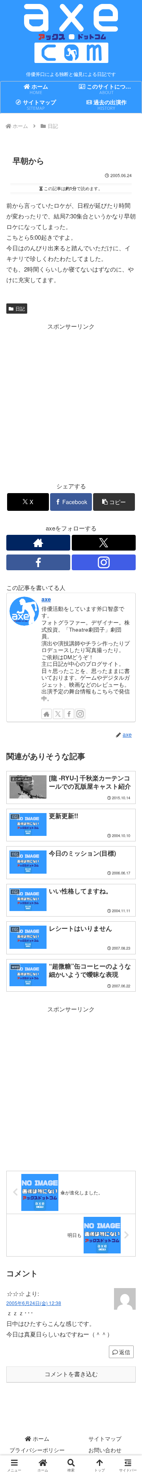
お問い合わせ (104, 1450)
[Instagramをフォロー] (104, 562)
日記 (20, 308)
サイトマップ (104, 1438)
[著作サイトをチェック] (38, 543)
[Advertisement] (71, 402)
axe (46, 599)
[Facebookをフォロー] (38, 562)
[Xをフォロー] (104, 543)
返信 (124, 1352)
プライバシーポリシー (37, 1450)
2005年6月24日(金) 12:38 (33, 1302)
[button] (114, 502)
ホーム (40, 1438)
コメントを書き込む (71, 1374)
